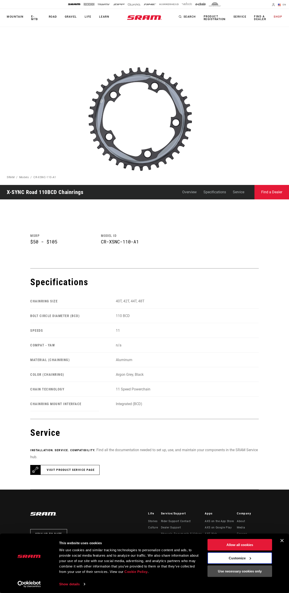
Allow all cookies (239, 545)
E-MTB (34, 18)
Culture (153, 527)
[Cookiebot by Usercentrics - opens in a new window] (29, 584)
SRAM (11, 177)
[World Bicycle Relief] (215, 4)
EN (284, 4)
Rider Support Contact (176, 521)
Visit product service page (71, 470)
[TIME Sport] (150, 4)
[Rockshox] (89, 4)
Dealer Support (171, 527)
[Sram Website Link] (144, 17)
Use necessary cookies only (240, 571)
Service (240, 16)
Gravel (71, 16)
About (241, 521)
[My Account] (273, 5)
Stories (152, 521)
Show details (69, 584)
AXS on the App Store (219, 521)
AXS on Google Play (218, 527)
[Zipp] (119, 4)
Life (88, 16)
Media (241, 527)
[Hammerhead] (169, 4)
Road (53, 16)
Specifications (214, 192)
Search (190, 16)
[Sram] (74, 4)
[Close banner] (282, 540)
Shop (278, 16)
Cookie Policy (136, 572)
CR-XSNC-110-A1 (44, 177)
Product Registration (215, 18)
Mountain (15, 16)
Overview (189, 192)
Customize (237, 558)
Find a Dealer (260, 18)
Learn (104, 16)
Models (24, 177)
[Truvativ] (104, 4)
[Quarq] (134, 4)
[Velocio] (187, 4)
